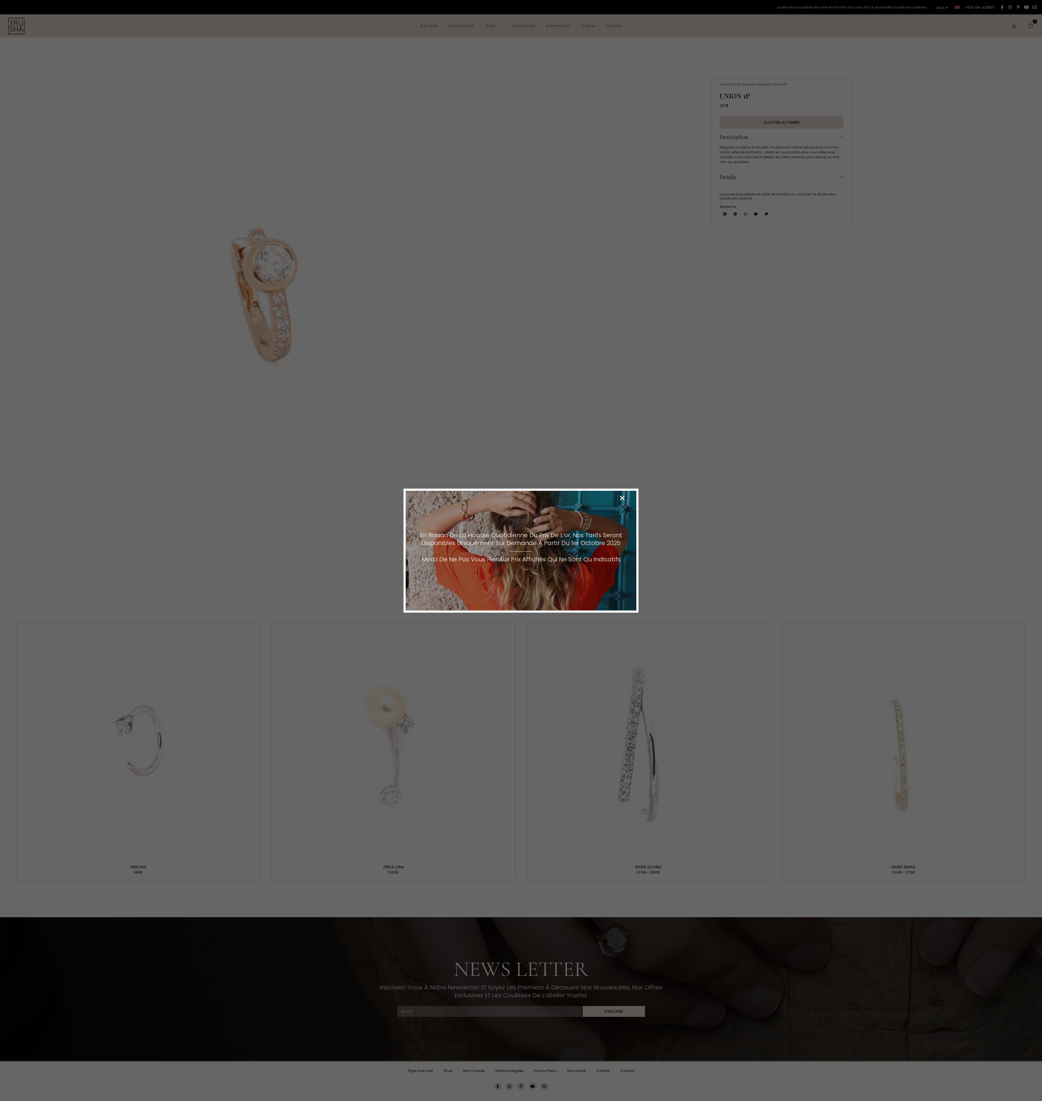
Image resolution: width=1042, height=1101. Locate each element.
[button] (622, 498)
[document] (521, 550)
